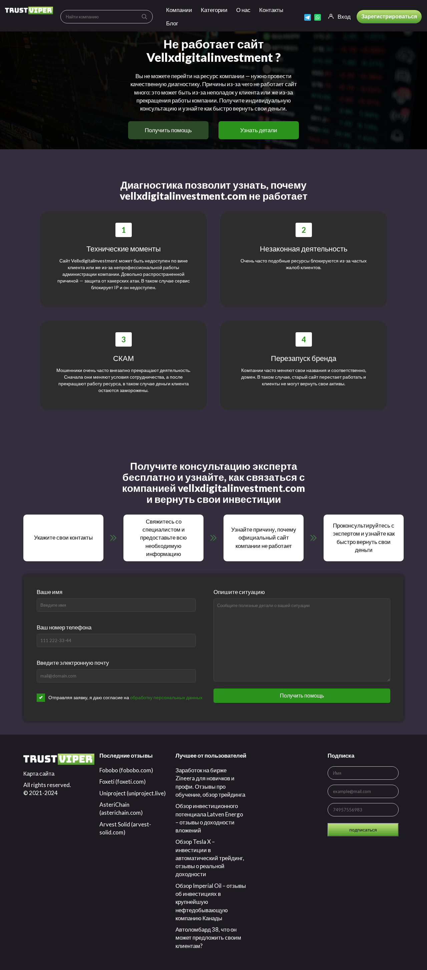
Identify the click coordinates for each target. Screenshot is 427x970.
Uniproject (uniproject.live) (132, 793)
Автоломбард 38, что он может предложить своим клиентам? (208, 937)
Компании (179, 9)
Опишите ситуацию (239, 591)
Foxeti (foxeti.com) (122, 781)
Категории (214, 9)
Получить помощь (168, 130)
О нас (243, 9)
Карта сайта (38, 773)
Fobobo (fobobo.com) (126, 770)
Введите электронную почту (73, 662)
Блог (172, 23)
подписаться (363, 829)
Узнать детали (258, 130)
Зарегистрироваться (389, 16)
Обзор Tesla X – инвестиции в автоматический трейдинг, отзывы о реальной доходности (209, 858)
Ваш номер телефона (64, 627)
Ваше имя (49, 591)
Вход (344, 16)
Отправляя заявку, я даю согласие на (125, 697)
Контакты (271, 9)
